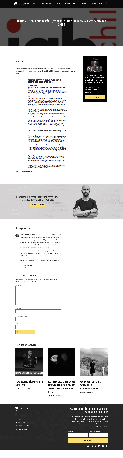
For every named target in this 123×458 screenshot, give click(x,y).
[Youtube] (88, 446)
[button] (106, 3)
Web (16, 323)
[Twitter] (95, 446)
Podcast (67, 4)
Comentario (19, 285)
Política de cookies (21, 422)
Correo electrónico (21, 316)
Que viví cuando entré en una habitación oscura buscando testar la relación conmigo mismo (61, 386)
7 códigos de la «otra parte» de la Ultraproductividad (90, 385)
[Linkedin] (99, 446)
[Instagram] (92, 446)
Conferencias (84, 4)
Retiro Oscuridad (46, 4)
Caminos (58, 4)
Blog (74, 4)
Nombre (18, 308)
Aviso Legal (18, 419)
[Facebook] (103, 446)
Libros (94, 4)
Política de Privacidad (22, 425)
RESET (35, 4)
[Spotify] (106, 446)
